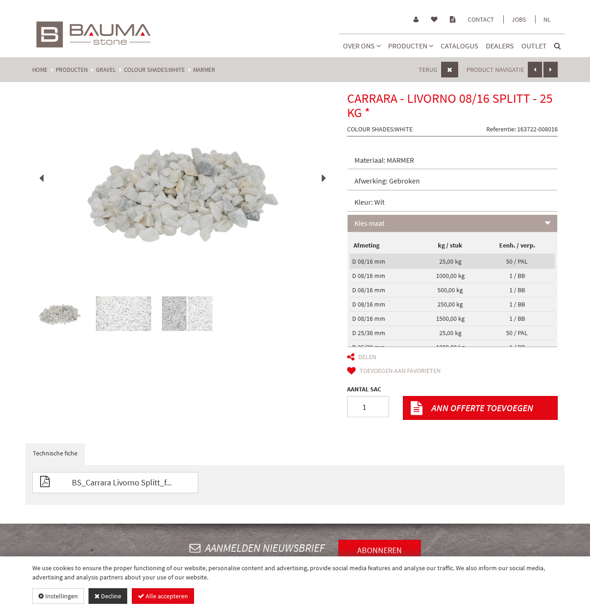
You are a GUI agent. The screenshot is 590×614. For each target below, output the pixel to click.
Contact (481, 19)
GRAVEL (106, 70)
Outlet (534, 45)
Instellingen (61, 596)
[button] (453, 161)
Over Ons (359, 45)
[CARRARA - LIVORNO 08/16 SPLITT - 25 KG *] (182, 191)
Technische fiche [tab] (55, 453)
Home (39, 70)
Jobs (519, 19)
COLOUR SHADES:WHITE (154, 70)
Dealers (500, 45)
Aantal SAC (364, 389)
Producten (408, 45)
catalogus (459, 45)
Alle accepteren (166, 596)
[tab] (453, 161)
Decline (110, 596)
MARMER (204, 70)
